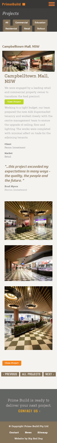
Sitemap (43, 432)
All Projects (31, 374)
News (28, 432)
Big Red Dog (35, 438)
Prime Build (13, 4)
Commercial (21, 22)
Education (40, 22)
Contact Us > (29, 411)
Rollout (41, 28)
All (6, 22)
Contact (14, 432)
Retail (27, 28)
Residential (11, 28)
